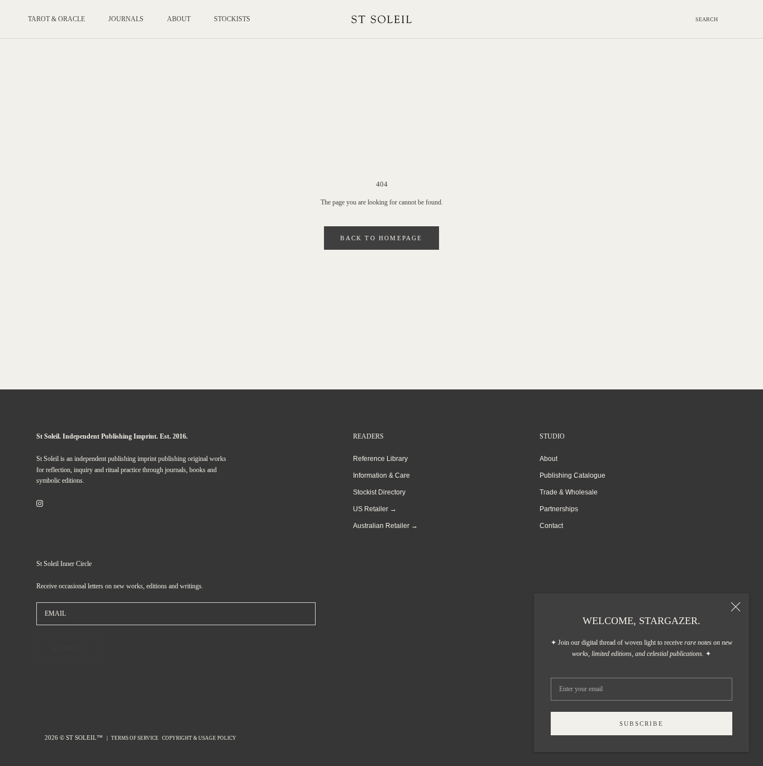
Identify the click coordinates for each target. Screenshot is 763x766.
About (548, 459)
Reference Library (380, 459)
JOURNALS (126, 19)
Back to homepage (381, 238)
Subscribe (641, 723)
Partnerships (559, 509)
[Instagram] (39, 503)
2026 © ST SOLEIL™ (74, 737)
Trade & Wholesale (569, 492)
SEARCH (706, 19)
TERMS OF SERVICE (135, 738)
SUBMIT (68, 648)
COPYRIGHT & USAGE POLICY (199, 738)
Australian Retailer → (385, 526)
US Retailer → (375, 509)
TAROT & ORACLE (56, 19)
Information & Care (381, 475)
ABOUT (178, 19)
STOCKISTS (232, 19)
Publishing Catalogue (572, 475)
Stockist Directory (379, 492)
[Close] (736, 607)
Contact (551, 526)
